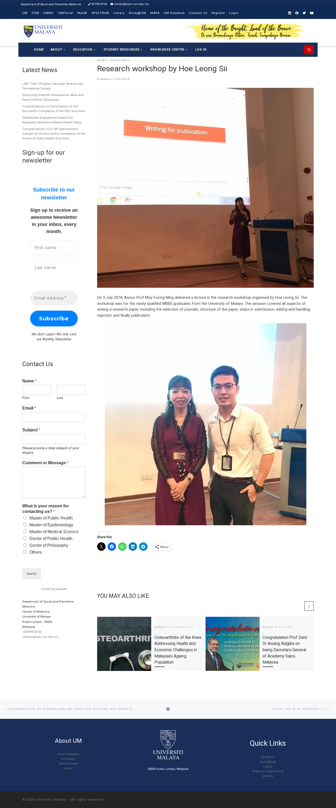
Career (68, 768)
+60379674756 (31, 632)
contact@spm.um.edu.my (40, 637)
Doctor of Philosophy (48, 545)
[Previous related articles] (298, 606)
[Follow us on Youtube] (312, 13)
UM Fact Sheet (68, 763)
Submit (31, 573)
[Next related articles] (309, 606)
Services (267, 776)
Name (29, 381)
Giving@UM (268, 762)
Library (267, 766)
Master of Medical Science (53, 531)
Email (29, 408)
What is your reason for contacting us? (45, 509)
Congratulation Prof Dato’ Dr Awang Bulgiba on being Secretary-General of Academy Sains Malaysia (285, 650)
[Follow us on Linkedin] (289, 13)
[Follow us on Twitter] (304, 13)
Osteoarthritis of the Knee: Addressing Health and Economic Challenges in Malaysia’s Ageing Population (178, 650)
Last (60, 398)
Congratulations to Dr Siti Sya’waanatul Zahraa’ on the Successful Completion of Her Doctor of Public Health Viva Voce (53, 133)
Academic (268, 757)
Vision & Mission (68, 754)
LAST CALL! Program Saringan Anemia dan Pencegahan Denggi (52, 86)
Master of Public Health (51, 518)
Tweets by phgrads (54, 589)
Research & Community (268, 771)
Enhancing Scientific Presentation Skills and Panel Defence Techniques (53, 97)
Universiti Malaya (51, 799)
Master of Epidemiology (51, 525)
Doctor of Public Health (50, 538)
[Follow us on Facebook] (296, 13)
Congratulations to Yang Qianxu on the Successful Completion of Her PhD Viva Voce (53, 108)
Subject (31, 430)
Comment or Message (45, 463)
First (25, 398)
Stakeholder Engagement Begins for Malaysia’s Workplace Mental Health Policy (51, 120)
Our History (68, 759)
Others (35, 552)
